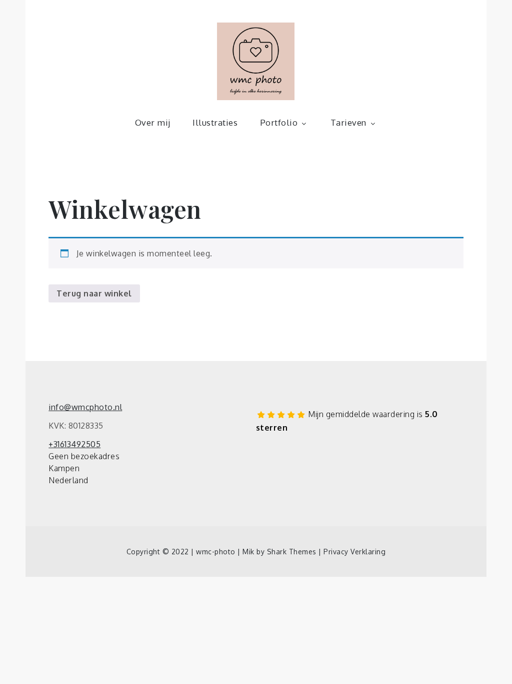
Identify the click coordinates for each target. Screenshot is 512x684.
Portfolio (279, 122)
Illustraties (215, 122)
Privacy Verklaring (355, 551)
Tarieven (348, 122)
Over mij (152, 122)
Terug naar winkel (94, 293)
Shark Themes (293, 551)
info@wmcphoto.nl (85, 407)
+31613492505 (74, 444)
